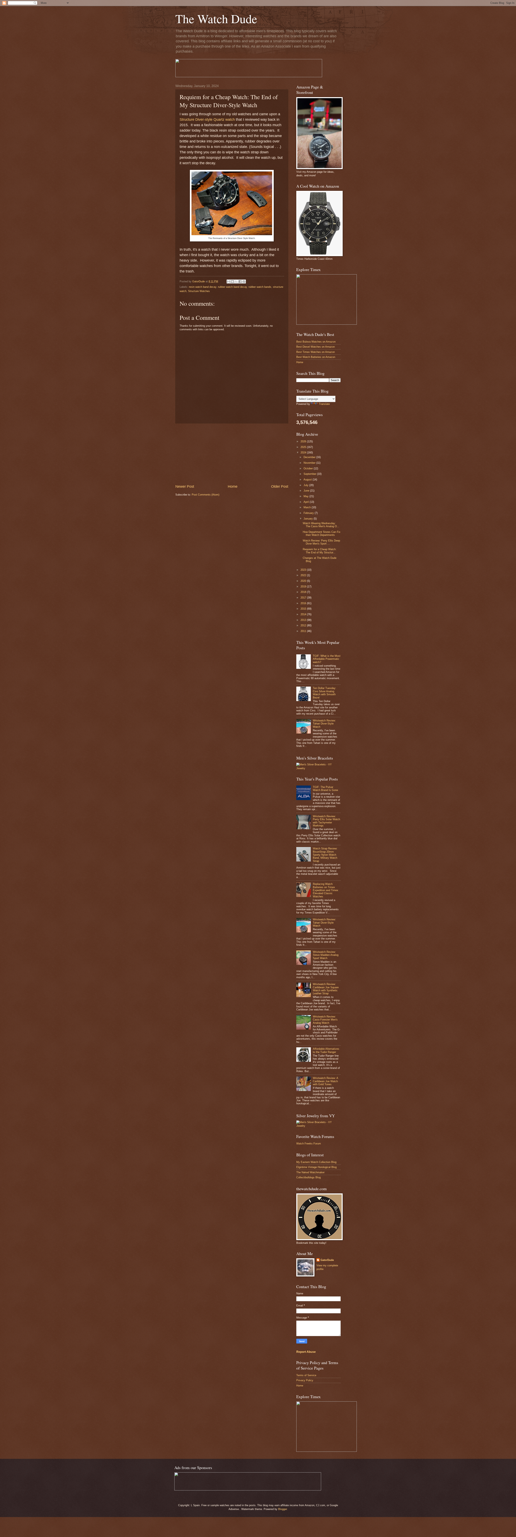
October (309, 468)
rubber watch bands (260, 286)
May (306, 496)
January (309, 518)
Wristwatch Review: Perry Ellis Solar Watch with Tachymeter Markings (326, 821)
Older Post (279, 486)
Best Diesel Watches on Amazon (315, 346)
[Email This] (229, 282)
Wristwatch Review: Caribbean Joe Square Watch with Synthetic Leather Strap (326, 989)
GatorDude (327, 1260)
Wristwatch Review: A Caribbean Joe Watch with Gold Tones (325, 1081)
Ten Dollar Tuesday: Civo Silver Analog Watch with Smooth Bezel (324, 693)
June (307, 490)
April (307, 501)
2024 (304, 452)
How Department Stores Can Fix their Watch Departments (321, 533)
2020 (304, 580)
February (309, 512)
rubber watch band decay (232, 286)
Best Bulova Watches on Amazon (316, 341)
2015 (304, 608)
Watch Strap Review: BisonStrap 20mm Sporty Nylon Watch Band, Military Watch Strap (325, 855)
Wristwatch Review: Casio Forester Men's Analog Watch (325, 1019)
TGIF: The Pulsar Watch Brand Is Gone (325, 789)
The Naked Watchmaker (310, 1172)
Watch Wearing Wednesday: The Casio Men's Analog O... (321, 525)
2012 (304, 625)
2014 (304, 614)
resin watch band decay (202, 286)
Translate (324, 403)
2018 (304, 591)
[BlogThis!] (232, 282)
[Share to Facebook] (240, 282)
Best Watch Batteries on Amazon (315, 357)
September (310, 473)
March (308, 507)
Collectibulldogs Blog (308, 1177)
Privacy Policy (304, 1380)
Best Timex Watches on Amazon (315, 351)
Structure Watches (199, 291)
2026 (304, 441)
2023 (304, 569)
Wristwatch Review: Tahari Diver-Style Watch (324, 723)
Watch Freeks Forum (308, 1143)
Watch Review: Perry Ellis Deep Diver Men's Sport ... (321, 542)
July (306, 485)
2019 (304, 586)
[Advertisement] (232, 454)
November (310, 462)
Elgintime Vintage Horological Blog (316, 1167)
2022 (304, 575)
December (310, 457)
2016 (304, 603)
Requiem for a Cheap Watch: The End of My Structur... (319, 551)
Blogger (282, 1509)
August (308, 479)
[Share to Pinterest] (244, 282)
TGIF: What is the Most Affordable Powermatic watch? (326, 659)
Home (232, 486)
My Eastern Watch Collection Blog (316, 1162)
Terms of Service (306, 1375)
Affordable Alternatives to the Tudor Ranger (326, 1050)
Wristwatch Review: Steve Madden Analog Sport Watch (325, 955)
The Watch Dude (216, 18)
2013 (304, 619)
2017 (304, 597)
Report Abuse (306, 1351)
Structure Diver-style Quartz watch (207, 119)
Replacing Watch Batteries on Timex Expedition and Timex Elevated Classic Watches (325, 890)
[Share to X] (236, 282)
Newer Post (184, 486)
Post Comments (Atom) (205, 494)
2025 (304, 447)
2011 (304, 631)
